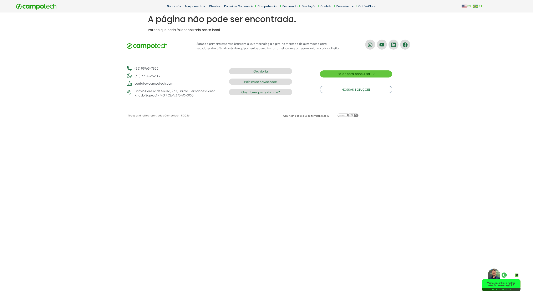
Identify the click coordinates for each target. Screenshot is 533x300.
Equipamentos (195, 6)
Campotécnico (268, 6)
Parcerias (342, 6)
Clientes (214, 6)
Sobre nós (174, 6)
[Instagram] (370, 45)
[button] (516, 275)
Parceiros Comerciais (238, 6)
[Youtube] (382, 45)
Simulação (309, 6)
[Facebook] (405, 45)
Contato (326, 6)
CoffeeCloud (367, 6)
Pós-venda (290, 6)
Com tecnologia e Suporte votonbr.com (306, 116)
